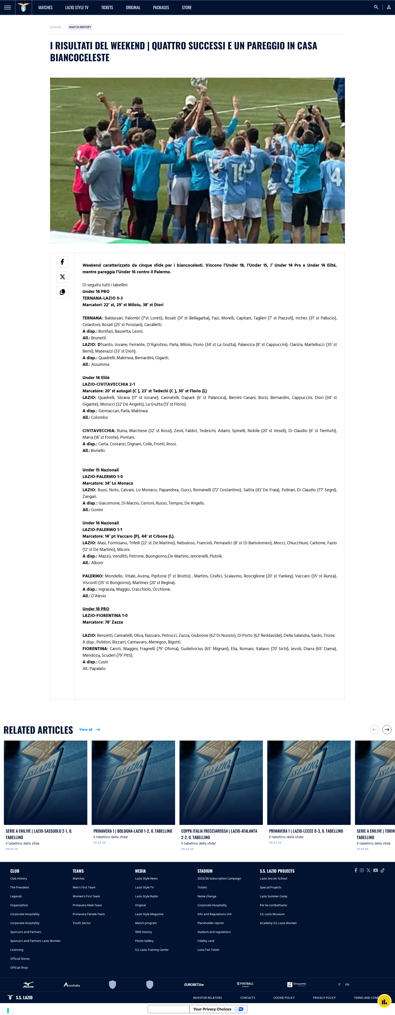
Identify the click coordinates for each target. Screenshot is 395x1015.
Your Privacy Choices (212, 1009)
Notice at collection (169, 1009)
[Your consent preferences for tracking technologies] (8, 1010)
